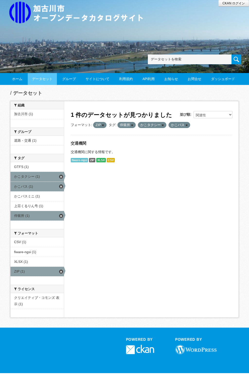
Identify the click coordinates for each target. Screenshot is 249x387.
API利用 (148, 79)
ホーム (17, 79)
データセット (42, 79)
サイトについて (97, 79)
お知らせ (171, 79)
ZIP (92, 160)
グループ (69, 79)
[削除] (103, 125)
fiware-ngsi (79, 160)
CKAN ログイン (233, 3)
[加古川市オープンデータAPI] (79, 6)
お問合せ (194, 79)
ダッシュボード (223, 79)
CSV (111, 160)
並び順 (185, 114)
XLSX (101, 160)
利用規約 (126, 79)
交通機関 (78, 143)
